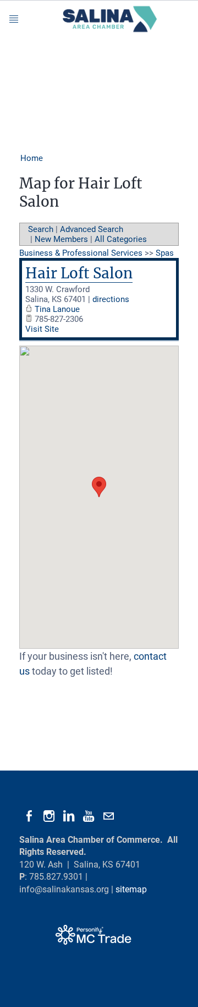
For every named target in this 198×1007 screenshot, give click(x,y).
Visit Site (42, 329)
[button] (99, 487)
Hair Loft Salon (79, 273)
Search (40, 229)
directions (110, 299)
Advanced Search (91, 229)
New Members (61, 239)
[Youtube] (88, 816)
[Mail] (108, 816)
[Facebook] (29, 816)
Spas (165, 253)
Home (31, 158)
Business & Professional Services (80, 253)
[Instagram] (48, 816)
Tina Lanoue (57, 309)
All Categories (121, 239)
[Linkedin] (68, 816)
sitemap (131, 889)
